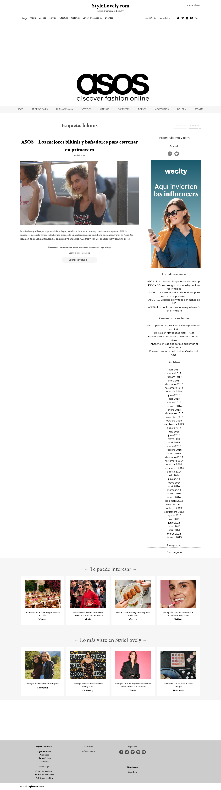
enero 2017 (174, 380)
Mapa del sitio (44, 758)
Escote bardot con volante (163, 336)
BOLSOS (142, 109)
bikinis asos (83, 247)
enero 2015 (174, 453)
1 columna (180, 126)
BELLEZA (181, 109)
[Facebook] (174, 18)
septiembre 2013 (174, 511)
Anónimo (155, 343)
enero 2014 (174, 497)
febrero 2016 (174, 406)
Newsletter (165, 18)
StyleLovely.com (110, 6)
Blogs (24, 18)
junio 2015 (174, 435)
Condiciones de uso (44, 771)
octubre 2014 (174, 464)
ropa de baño (94, 247)
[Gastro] (133, 607)
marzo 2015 (174, 446)
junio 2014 (174, 478)
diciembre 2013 (174, 500)
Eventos (109, 17)
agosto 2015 (174, 427)
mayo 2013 (174, 526)
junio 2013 (174, 522)
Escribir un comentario (79, 252)
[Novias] (43, 607)
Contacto (44, 762)
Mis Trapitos (154, 325)
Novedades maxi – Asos (180, 332)
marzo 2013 (174, 533)
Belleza (42, 17)
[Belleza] (178, 607)
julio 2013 (174, 519)
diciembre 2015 (174, 413)
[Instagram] (187, 18)
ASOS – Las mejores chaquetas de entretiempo (174, 281)
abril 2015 (174, 442)
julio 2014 (174, 475)
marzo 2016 (174, 402)
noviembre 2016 (174, 387)
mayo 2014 (174, 482)
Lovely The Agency (92, 17)
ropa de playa (106, 247)
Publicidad (44, 755)
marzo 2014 (174, 489)
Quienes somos (44, 751)
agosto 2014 (174, 471)
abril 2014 (174, 486)
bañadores (54, 247)
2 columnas (194, 126)
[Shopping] (43, 678)
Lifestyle (64, 17)
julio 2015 (174, 431)
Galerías (75, 17)
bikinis (75, 247)
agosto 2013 (174, 515)
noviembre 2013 (174, 504)
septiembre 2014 (174, 468)
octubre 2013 (174, 508)
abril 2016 (174, 398)
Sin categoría (174, 552)
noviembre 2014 (174, 460)
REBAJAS (199, 109)
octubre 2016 (174, 391)
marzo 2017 (174, 373)
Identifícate (150, 18)
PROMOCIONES (40, 109)
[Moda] (88, 607)
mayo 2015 (174, 438)
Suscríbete (132, 772)
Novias (53, 17)
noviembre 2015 (174, 417)
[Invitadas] (178, 678)
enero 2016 (174, 409)
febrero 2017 (174, 376)
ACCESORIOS (162, 109)
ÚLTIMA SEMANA (64, 109)
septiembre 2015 (174, 424)
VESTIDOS (86, 109)
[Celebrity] (88, 678)
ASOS (20, 109)
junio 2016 (174, 395)
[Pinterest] (182, 18)
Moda (33, 17)
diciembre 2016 (174, 384)
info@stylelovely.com (174, 137)
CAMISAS (104, 109)
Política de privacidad (44, 775)
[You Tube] (191, 18)
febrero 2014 (174, 493)
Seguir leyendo (78, 259)
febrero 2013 (174, 537)
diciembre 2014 (174, 457)
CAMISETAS (123, 109)
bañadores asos (66, 247)
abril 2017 (174, 369)
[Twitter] (178, 18)
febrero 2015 (174, 449)
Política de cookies (44, 778)
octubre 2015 (174, 420)
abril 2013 (174, 529)
